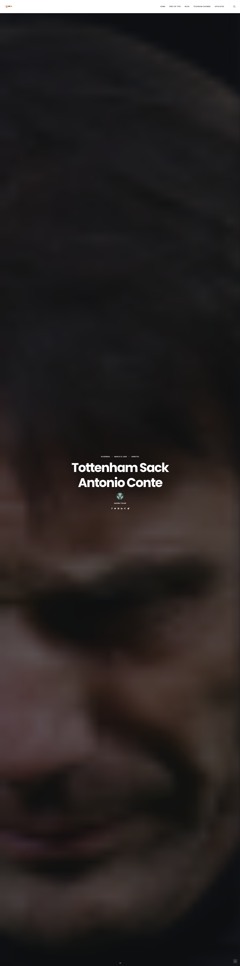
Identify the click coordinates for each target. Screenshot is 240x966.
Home (162, 6)
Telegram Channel (202, 6)
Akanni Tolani (120, 503)
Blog (187, 6)
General (106, 457)
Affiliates (219, 6)
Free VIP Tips (175, 6)
